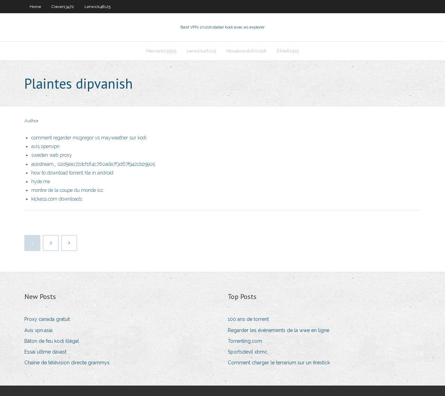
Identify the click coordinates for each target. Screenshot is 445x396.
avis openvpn (45, 146)
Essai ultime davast (45, 352)
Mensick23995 (161, 51)
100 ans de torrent (248, 319)
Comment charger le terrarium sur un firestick (279, 362)
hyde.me (40, 181)
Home (35, 6)
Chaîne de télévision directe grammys (67, 362)
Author (31, 120)
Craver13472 (62, 6)
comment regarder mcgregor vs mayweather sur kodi (88, 137)
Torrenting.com (245, 341)
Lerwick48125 (97, 6)
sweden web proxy (51, 155)
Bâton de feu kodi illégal (51, 341)
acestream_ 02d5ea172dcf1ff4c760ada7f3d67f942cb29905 (93, 164)
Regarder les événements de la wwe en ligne (278, 330)
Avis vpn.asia (38, 330)
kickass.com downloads (56, 199)
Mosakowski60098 (246, 51)
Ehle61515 (288, 51)
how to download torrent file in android (72, 173)
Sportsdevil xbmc (247, 352)
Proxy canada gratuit (47, 319)
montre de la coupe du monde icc (67, 190)
